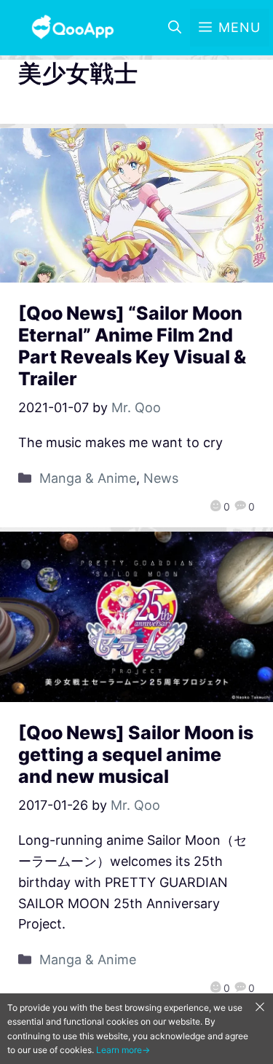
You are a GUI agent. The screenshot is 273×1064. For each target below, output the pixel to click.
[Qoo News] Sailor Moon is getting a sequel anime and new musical (135, 754)
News (160, 478)
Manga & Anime (87, 478)
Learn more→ (123, 1049)
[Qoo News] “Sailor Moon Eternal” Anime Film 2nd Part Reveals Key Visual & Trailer (132, 346)
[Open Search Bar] (174, 28)
